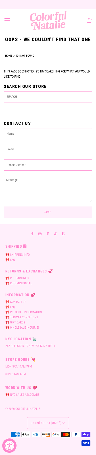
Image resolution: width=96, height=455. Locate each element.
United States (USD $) (47, 423)
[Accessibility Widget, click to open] (9, 445)
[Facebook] (32, 233)
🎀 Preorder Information (23, 312)
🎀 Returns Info (17, 278)
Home (8, 55)
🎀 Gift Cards (15, 322)
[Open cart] (89, 20)
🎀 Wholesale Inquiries (22, 328)
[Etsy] (63, 233)
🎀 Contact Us (15, 302)
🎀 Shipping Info (17, 255)
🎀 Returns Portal (18, 283)
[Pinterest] (48, 233)
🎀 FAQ (10, 260)
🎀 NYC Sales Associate (22, 395)
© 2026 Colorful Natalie (22, 409)
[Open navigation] (7, 20)
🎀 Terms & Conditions (21, 317)
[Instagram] (40, 233)
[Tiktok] (55, 233)
